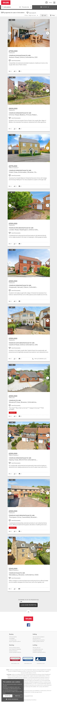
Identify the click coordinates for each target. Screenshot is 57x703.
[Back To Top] (28, 612)
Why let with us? (36, 647)
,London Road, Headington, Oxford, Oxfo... (29, 205)
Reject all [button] (17, 695)
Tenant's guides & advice (15, 652)
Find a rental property (14, 647)
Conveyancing (12, 639)
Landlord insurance (37, 650)
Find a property (13, 636)
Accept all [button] (7, 695)
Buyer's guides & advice (15, 641)
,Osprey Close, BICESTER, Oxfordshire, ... (29, 436)
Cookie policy (43, 690)
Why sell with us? (37, 638)
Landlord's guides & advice (39, 652)
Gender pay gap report (36, 692)
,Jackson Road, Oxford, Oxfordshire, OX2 (29, 33)
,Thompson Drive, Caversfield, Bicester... (29, 493)
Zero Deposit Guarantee (15, 649)
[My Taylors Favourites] (46, 3)
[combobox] (11, 7)
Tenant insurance (13, 650)
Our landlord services (38, 649)
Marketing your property (39, 639)
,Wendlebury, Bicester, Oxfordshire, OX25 (29, 551)
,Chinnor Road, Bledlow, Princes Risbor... (29, 91)
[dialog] (12, 690)
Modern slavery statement (23, 692)
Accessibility (36, 690)
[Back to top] (28, 619)
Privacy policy (29, 690)
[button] (12, 699)
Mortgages (12, 638)
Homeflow (33, 699)
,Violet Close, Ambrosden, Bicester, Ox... (29, 148)
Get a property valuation (38, 636)
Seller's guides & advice (38, 641)
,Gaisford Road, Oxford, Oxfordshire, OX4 (29, 320)
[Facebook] (28, 625)
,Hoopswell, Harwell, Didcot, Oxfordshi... (29, 263)
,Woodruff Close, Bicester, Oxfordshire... (29, 378)
